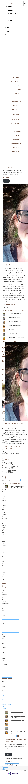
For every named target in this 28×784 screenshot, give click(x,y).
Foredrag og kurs (9, 24)
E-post (3, 623)
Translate (16, 765)
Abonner (6, 181)
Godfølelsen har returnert (15, 317)
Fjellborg (10, 10)
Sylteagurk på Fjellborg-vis (15, 325)
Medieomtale (11, 20)
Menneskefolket (12, 13)
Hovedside (8, 2)
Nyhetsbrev (8, 31)
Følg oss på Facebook (12, 453)
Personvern (8, 34)
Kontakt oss (8, 27)
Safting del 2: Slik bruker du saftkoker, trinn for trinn (15, 314)
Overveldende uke (13, 333)
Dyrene (10, 17)
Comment (4, 664)
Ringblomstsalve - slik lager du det (17, 337)
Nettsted (4, 630)
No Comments (4, 380)
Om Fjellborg (8, 6)
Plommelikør (12, 329)
